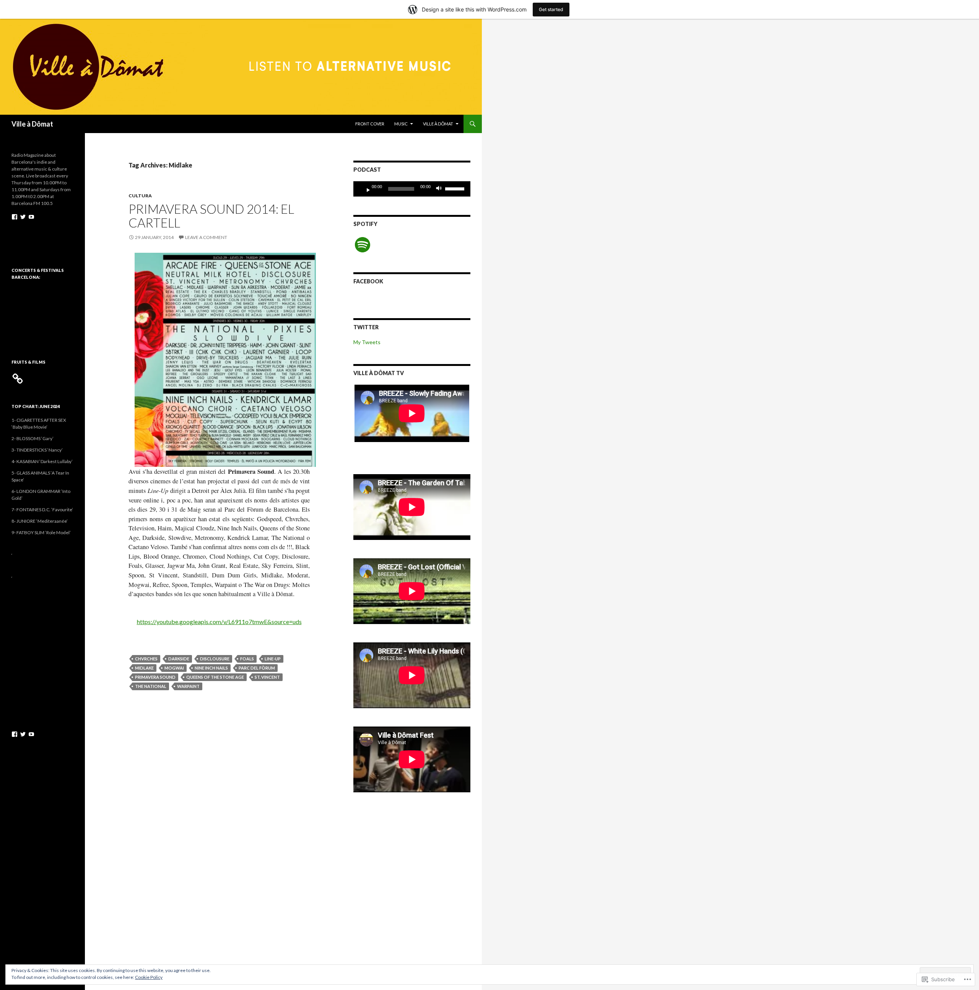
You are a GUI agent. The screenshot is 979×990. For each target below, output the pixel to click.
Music (401, 123)
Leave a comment (206, 237)
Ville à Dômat (32, 124)
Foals (247, 658)
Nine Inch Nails (211, 667)
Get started (551, 9)
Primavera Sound (155, 677)
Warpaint (188, 686)
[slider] (456, 188)
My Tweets (367, 342)
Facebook (368, 281)
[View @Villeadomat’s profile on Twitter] (23, 217)
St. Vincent (267, 677)
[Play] (365, 189)
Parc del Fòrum (257, 667)
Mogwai (174, 667)
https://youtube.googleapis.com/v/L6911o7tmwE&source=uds (219, 621)
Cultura (140, 195)
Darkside (178, 658)
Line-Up (273, 658)
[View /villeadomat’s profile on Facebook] (14, 217)
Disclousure (214, 658)
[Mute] (441, 189)
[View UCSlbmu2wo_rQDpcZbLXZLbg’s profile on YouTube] (31, 217)
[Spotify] (362, 245)
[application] (411, 189)
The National (150, 686)
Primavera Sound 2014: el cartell (211, 215)
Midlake (144, 667)
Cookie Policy (149, 977)
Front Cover (369, 123)
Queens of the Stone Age (215, 677)
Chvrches (146, 658)
